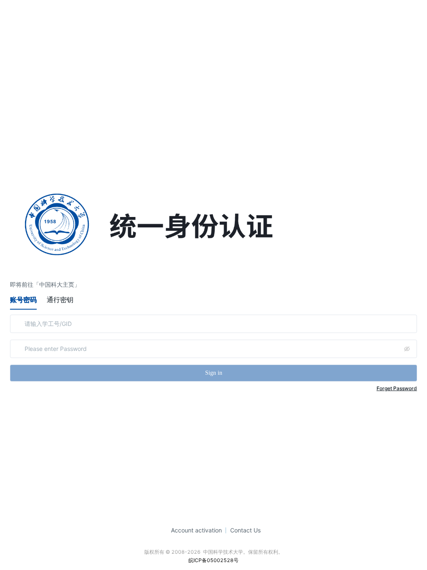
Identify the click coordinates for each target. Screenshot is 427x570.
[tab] (23, 300)
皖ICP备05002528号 (213, 560)
